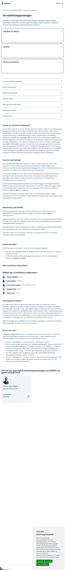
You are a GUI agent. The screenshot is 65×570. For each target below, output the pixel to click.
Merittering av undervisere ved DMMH (12, 10)
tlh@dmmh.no (7, 394)
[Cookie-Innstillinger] (1, 568)
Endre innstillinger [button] (43, 564)
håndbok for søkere (9, 334)
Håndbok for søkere (19, 258)
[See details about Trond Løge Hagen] (28, 396)
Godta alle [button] (40, 561)
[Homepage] (5, 3)
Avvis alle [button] (48, 561)
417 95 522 (6, 396)
